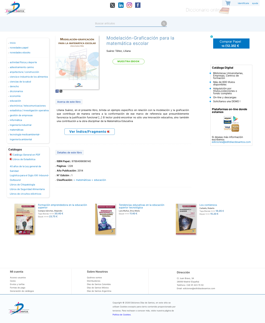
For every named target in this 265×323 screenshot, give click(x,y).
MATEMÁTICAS (16, 129)
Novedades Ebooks (20, 52)
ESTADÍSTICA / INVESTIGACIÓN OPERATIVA (29, 110)
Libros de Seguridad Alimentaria (27, 189)
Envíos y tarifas (17, 284)
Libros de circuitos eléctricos (25, 193)
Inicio (13, 42)
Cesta (12, 281)
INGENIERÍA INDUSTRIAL (20, 125)
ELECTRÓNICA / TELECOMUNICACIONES (28, 105)
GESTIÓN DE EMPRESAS (21, 115)
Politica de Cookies (122, 314)
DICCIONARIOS (16, 91)
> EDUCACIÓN (99, 179)
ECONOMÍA (15, 96)
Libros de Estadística (23, 159)
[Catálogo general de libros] (11, 159)
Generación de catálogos (22, 291)
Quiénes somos (94, 277)
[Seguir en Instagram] (129, 6)
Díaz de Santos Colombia (99, 284)
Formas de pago (17, 287)
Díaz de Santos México (98, 287)
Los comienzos (208, 204)
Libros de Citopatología (22, 184)
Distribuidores (93, 281)
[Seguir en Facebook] (137, 6)
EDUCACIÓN (15, 100)
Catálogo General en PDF (26, 154)
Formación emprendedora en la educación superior (62, 206)
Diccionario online (204, 10)
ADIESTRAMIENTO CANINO (22, 67)
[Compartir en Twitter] (60, 91)
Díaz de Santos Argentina (99, 291)
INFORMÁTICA (16, 120)
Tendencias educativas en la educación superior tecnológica (141, 206)
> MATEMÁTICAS (82, 179)
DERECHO (14, 86)
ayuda (255, 3)
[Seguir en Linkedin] (121, 6)
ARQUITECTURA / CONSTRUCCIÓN (24, 71)
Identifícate (243, 3)
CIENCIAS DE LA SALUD (20, 81)
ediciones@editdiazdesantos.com (231, 141)
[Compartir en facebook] (57, 91)
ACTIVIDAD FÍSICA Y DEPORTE (23, 62)
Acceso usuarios (18, 277)
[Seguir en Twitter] (112, 7)
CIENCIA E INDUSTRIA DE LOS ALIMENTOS (29, 76)
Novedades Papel (19, 47)
